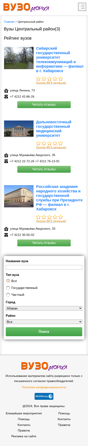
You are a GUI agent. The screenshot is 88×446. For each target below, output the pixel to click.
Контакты (24, 425)
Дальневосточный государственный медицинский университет (53, 129)
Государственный (24, 288)
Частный (17, 294)
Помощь (24, 419)
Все (14, 281)
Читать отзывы (44, 104)
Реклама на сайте (23, 436)
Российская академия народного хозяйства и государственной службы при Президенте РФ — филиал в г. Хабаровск (59, 197)
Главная (9, 21)
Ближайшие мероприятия (24, 413)
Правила (24, 430)
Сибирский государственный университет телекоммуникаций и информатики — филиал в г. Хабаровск (59, 59)
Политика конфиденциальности (44, 387)
